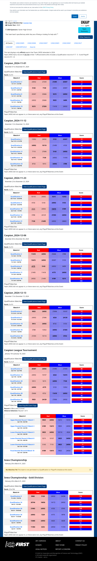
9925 (54, 100)
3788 (65, 164)
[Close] (90, 470)
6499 (65, 100)
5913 (44, 164)
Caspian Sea (27, 23)
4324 (33, 209)
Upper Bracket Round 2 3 (22, 426)
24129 (43, 215)
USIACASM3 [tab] (55, 43)
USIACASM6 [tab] (31, 43)
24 (16, 387)
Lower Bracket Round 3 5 (22, 432)
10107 (65, 311)
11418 (55, 106)
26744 (33, 502)
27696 (44, 151)
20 (16, 336)
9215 (54, 94)
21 (16, 221)
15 (16, 106)
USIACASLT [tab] (78, 43)
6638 (63, 521)
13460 (33, 521)
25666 (44, 94)
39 (16, 399)
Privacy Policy (48, 7)
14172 (53, 502)
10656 (43, 502)
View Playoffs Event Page (27, 405)
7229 (43, 515)
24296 (63, 496)
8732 (34, 164)
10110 (44, 145)
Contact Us (80, 541)
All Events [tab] (9, 43)
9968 (33, 496)
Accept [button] (75, 16)
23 (16, 164)
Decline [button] (83, 16)
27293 (44, 82)
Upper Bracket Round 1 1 (22, 420)
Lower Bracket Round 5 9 (22, 444)
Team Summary (84, 30)
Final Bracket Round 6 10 (22, 451)
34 (16, 515)
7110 (34, 151)
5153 (54, 139)
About (58, 541)
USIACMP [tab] (9, 47)
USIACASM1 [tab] (66, 43)
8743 (63, 508)
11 (16, 151)
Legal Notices (41, 549)
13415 (54, 209)
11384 (33, 527)
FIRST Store (60, 545)
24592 (34, 82)
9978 (63, 515)
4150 (65, 145)
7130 (44, 88)
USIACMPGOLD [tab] (21, 47)
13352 (34, 139)
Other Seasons (84, 37)
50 (16, 527)
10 (16, 100)
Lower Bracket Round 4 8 (22, 438)
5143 (34, 88)
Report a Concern (63, 549)
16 (16, 158)
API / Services (41, 541)
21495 (55, 82)
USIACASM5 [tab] (20, 43)
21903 (33, 508)
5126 (43, 496)
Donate (39, 545)
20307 (65, 82)
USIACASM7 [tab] (43, 43)
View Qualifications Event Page (34, 72)
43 (16, 521)
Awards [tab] (32, 47)
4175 (34, 158)
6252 (43, 527)
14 (16, 215)
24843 (64, 221)
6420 (53, 521)
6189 (64, 209)
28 (16, 393)
